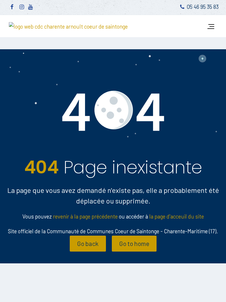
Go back (88, 243)
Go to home (134, 243)
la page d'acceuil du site (176, 216)
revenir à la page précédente (85, 216)
